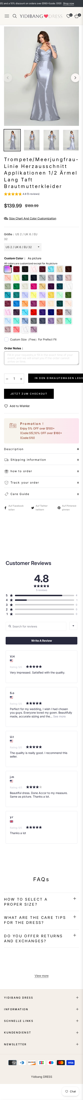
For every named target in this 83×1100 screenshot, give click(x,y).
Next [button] (75, 77)
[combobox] (73, 626)
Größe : (20, 236)
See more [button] (59, 716)
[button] (21, 194)
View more (42, 975)
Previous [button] (7, 77)
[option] (41, 76)
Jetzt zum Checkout (28, 393)
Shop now (59, 3)
